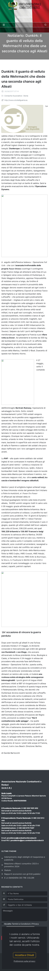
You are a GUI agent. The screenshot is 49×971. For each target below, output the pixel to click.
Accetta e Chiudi (24, 955)
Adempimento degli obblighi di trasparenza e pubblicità (24, 858)
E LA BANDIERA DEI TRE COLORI (19, 878)
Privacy (35, 924)
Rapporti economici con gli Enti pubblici (22, 874)
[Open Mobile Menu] (4, 25)
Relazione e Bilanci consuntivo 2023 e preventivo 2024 (21, 865)
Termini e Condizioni (21, 924)
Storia (25, 96)
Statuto (7, 870)
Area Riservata (24, 17)
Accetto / (21, 924)
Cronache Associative (13, 96)
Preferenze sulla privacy (24, 961)
